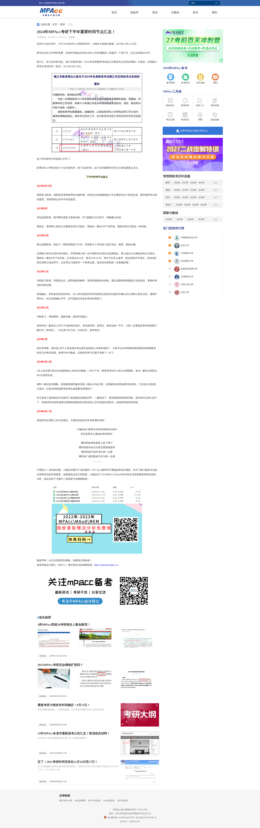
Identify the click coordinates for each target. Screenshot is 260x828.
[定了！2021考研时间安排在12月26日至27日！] (140, 771)
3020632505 (134, 821)
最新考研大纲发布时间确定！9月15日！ (64, 705)
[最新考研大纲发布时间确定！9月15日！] (140, 715)
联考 (62, 24)
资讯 (155, 12)
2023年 (201, 183)
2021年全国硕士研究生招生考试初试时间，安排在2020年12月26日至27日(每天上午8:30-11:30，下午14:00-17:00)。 (78, 768)
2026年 (177, 183)
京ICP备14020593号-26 (145, 817)
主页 (54, 24)
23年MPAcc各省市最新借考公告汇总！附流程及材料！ (74, 733)
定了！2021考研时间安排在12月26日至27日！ (68, 761)
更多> (216, 183)
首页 (114, 12)
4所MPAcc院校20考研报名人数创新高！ (64, 624)
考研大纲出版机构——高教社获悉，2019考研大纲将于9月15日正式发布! (71, 710)
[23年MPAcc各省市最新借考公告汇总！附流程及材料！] (140, 743)
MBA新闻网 (79, 800)
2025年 (185, 183)
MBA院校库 (122, 800)
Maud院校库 (109, 800)
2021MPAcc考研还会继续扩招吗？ (60, 664)
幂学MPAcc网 (65, 800)
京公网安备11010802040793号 (120, 817)
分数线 (175, 12)
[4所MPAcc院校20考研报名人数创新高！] (57, 640)
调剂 (214, 12)
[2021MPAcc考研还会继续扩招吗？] (57, 680)
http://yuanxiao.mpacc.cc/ (106, 565)
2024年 (193, 183)
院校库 (134, 12)
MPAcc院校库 (94, 800)
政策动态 (42, 656)
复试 (195, 12)
